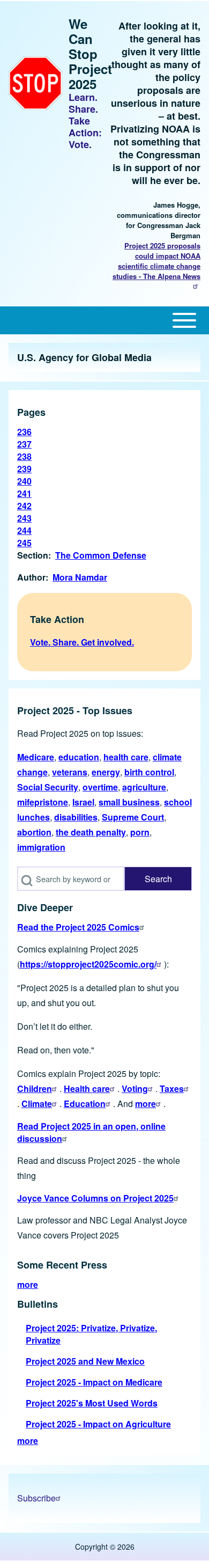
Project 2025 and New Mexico (85, 1361)
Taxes (172, 1088)
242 (24, 506)
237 (24, 444)
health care (125, 757)
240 (24, 481)
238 (24, 456)
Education (85, 1103)
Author (31, 577)
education (78, 757)
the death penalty (91, 832)
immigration (41, 847)
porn (140, 832)
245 (24, 543)
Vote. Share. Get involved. (82, 642)
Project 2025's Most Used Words (92, 1403)
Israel (83, 802)
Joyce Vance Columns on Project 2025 (95, 1198)
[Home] (35, 83)
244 (24, 530)
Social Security (47, 787)
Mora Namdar (80, 577)
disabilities (76, 817)
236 (24, 432)
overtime (100, 787)
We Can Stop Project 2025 (90, 53)
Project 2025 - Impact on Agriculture (98, 1424)
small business (129, 802)
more (145, 1103)
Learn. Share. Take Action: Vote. (85, 120)
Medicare (35, 757)
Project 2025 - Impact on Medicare (94, 1382)
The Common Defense (100, 555)
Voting (135, 1088)
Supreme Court (133, 817)
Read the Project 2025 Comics (78, 927)
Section (32, 555)
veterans (69, 772)
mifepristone (42, 802)
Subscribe (36, 1498)
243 (24, 518)
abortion (34, 832)
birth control (149, 772)
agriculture (144, 787)
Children (34, 1088)
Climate (36, 1103)
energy (106, 772)
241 (24, 493)
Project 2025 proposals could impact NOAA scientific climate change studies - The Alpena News (156, 260)
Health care (87, 1088)
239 (24, 469)
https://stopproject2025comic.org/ (88, 964)
